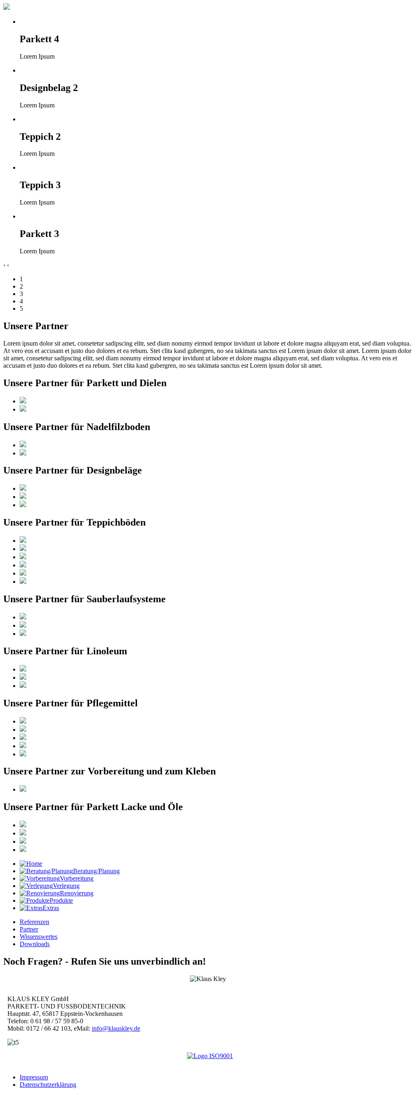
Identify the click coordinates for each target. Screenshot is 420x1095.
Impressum (34, 1077)
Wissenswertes (38, 936)
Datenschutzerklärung (48, 1084)
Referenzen (34, 921)
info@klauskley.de (116, 1028)
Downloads (35, 943)
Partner (29, 929)
